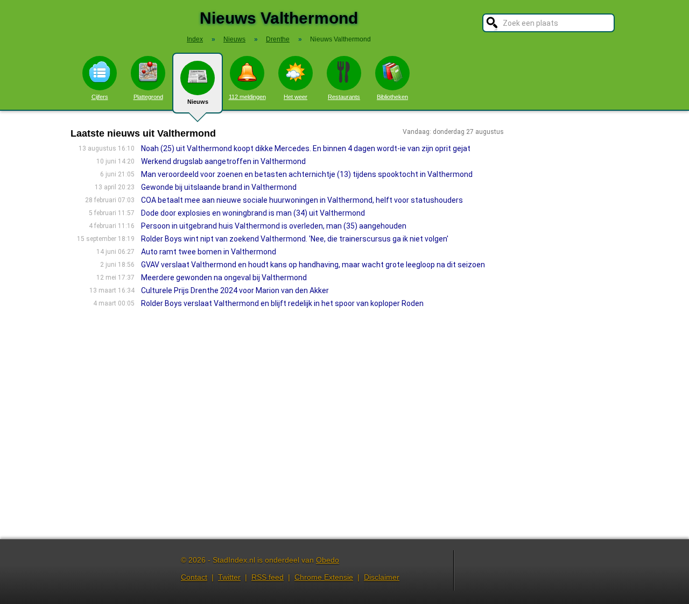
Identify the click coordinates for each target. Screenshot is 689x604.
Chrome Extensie (323, 577)
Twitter (229, 577)
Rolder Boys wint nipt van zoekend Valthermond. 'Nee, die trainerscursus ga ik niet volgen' (294, 239)
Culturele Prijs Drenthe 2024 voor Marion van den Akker (235, 290)
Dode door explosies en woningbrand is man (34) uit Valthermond (253, 213)
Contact (194, 577)
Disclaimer (381, 577)
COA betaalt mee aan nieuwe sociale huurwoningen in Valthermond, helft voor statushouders (302, 200)
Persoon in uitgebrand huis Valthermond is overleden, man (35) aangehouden (273, 226)
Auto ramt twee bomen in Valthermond (208, 251)
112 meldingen (247, 97)
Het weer (295, 97)
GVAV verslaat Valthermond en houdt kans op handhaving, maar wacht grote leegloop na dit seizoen (313, 264)
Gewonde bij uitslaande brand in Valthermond (219, 187)
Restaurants (344, 97)
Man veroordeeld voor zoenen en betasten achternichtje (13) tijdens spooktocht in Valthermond (307, 174)
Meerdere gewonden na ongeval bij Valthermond (224, 277)
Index (195, 39)
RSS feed (267, 577)
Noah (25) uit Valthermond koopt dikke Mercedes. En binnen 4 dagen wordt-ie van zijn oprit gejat (305, 148)
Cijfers (100, 97)
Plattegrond (148, 97)
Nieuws (197, 101)
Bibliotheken (392, 97)
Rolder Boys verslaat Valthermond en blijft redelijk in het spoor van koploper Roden (282, 303)
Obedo (327, 560)
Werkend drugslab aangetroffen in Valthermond (223, 161)
